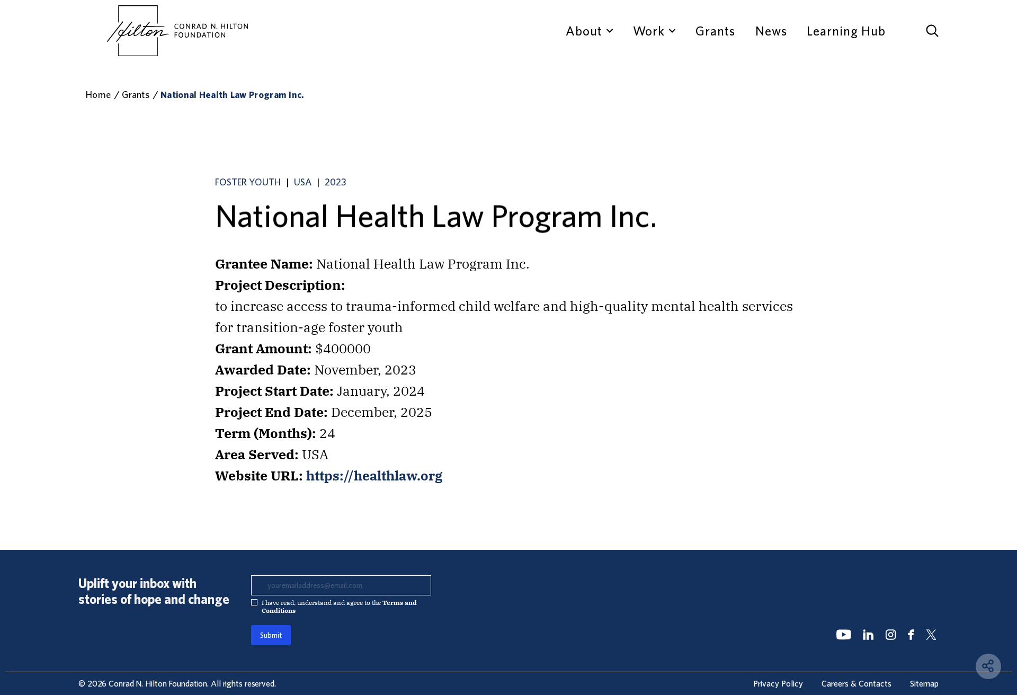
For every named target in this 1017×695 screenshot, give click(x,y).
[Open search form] (932, 30)
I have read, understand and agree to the (339, 606)
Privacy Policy (778, 683)
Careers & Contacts (856, 683)
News (771, 30)
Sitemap (924, 683)
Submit (271, 635)
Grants (715, 30)
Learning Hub (846, 30)
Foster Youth (248, 182)
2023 (335, 182)
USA (302, 182)
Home (98, 94)
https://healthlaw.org (374, 475)
